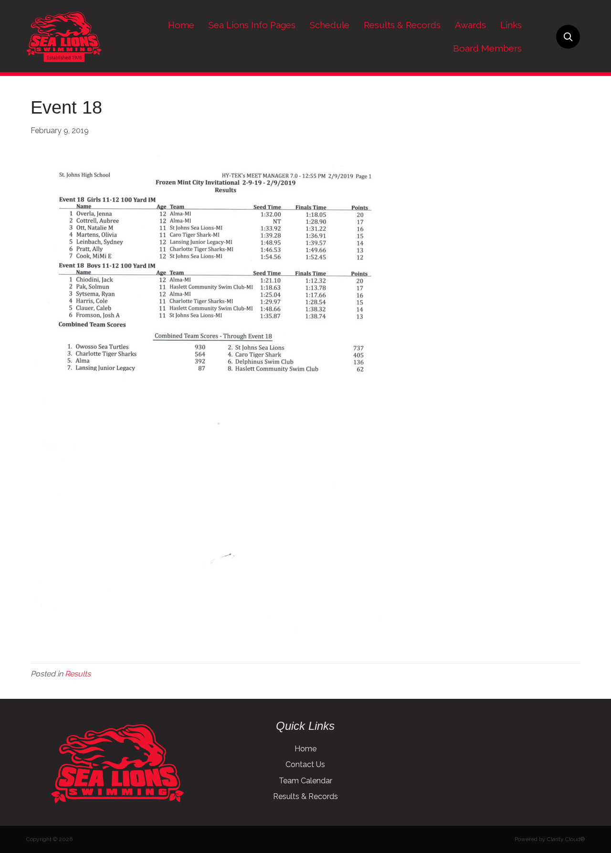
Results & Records (305, 796)
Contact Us (305, 764)
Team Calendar (305, 780)
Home (305, 748)
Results (78, 673)
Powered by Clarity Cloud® (550, 839)
